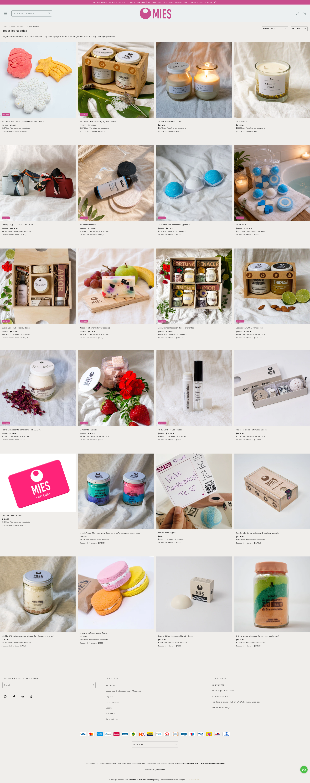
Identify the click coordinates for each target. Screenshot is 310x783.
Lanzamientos (112, 702)
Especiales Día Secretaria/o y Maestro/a (123, 691)
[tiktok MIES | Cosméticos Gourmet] (31, 696)
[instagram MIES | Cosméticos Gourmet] (5, 696)
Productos (110, 685)
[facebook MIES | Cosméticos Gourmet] (14, 696)
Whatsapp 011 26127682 (223, 690)
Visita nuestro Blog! (221, 707)
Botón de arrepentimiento (213, 763)
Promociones (112, 719)
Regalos (20, 26)
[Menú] (5, 14)
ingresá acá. (192, 763)
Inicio (4, 26)
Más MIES (110, 713)
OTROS (12, 26)
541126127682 (218, 685)
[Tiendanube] (155, 770)
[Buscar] (49, 13)
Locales (109, 708)
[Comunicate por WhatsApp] (304, 769)
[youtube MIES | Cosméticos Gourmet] (23, 696)
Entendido (194, 779)
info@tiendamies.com (222, 696)
